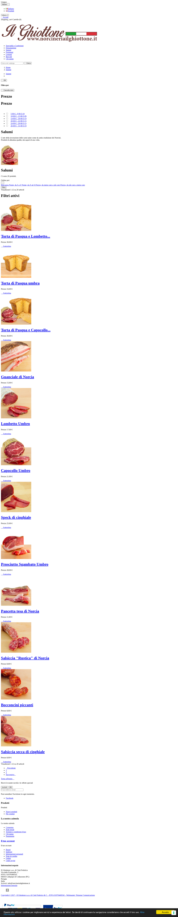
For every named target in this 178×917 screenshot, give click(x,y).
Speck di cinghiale (16, 517)
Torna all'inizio (7, 779)
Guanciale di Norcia (17, 377)
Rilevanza (5, 185)
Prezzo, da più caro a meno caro (72, 185)
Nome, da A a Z (15, 185)
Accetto (165, 912)
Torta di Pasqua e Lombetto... (25, 236)
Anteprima (6, 246)
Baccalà (9, 57)
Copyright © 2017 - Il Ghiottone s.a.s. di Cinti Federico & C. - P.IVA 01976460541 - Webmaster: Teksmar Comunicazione (48, 895)
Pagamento (10, 836)
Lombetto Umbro (15, 423)
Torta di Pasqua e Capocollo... (25, 330)
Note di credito (11, 856)
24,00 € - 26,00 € (19, 123)
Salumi (8, 50)
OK (4, 80)
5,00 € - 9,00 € (18, 114)
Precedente (11, 768)
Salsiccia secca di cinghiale (23, 752)
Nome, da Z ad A (28, 185)
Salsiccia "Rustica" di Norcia (25, 658)
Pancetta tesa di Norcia (20, 611)
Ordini (8, 858)
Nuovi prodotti (11, 812)
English (11, 11)
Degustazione (11, 48)
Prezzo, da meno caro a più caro (47, 185)
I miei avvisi (10, 861)
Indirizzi (9, 852)
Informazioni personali (14, 854)
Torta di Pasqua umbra (20, 283)
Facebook (9, 798)
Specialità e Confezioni (14, 46)
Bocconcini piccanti (17, 705)
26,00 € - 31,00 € (19, 126)
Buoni (8, 850)
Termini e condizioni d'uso (16, 832)
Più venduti (10, 814)
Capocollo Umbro (15, 470)
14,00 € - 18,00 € (19, 119)
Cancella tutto (7, 90)
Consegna (9, 827)
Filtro (3, 187)
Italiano (11, 9)
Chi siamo (10, 59)
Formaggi (9, 52)
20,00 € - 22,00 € (19, 121)
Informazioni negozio (9, 885)
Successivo (11, 775)
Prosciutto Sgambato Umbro (24, 564)
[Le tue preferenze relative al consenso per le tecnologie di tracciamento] (173, 912)
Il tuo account (8, 841)
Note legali (10, 830)
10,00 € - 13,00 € (19, 116)
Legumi (9, 54)
